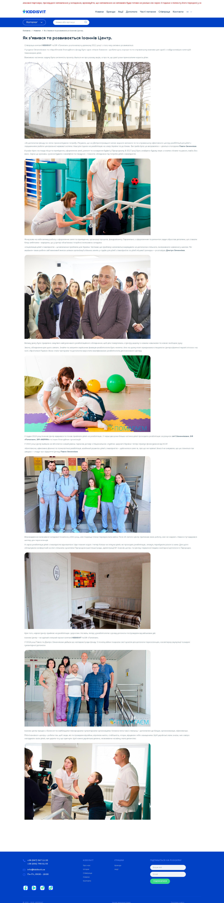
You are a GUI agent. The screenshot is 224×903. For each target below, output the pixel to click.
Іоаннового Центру (132, 351)
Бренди (111, 12)
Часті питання (148, 12)
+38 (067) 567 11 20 (37, 860)
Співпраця (164, 12)
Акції (120, 12)
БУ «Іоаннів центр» (123, 548)
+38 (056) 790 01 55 (37, 864)
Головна (27, 31)
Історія (86, 869)
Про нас (86, 865)
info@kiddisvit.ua (36, 870)
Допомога (131, 12)
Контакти (178, 12)
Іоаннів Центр (48, 436)
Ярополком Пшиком (39, 351)
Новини (99, 12)
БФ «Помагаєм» (61, 45)
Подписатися (160, 881)
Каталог (32, 22)
